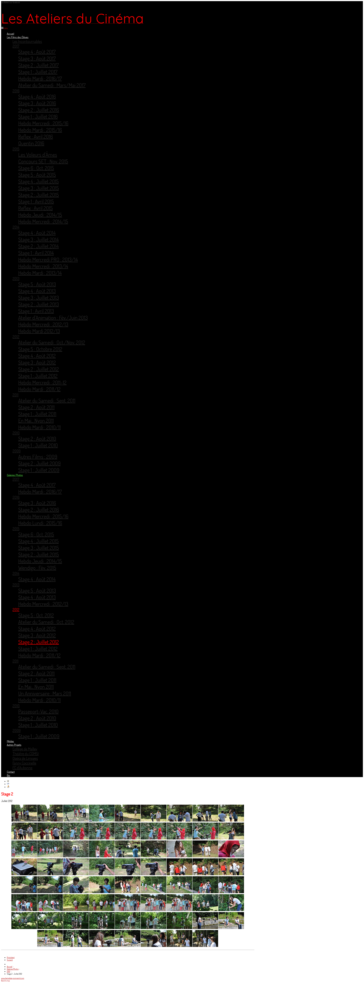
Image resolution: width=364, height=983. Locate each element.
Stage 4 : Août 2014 (37, 232)
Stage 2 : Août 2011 (36, 407)
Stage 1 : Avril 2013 (36, 311)
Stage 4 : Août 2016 (37, 96)
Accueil (10, 33)
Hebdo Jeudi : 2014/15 (40, 214)
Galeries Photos (15, 475)
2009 (17, 451)
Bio (8, 775)
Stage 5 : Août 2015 (37, 174)
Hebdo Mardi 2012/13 (39, 331)
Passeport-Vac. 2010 (38, 711)
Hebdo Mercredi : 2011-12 (42, 382)
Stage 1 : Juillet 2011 (37, 413)
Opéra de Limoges (25, 758)
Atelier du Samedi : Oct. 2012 (46, 621)
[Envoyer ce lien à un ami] (8, 784)
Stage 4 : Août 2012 (37, 355)
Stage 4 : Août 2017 (37, 51)
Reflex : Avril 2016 (35, 136)
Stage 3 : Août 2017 (37, 58)
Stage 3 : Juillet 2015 (38, 188)
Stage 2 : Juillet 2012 (38, 369)
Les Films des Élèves (17, 37)
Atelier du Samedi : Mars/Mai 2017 (52, 85)
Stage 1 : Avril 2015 (36, 201)
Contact (11, 772)
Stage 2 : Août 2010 (37, 438)
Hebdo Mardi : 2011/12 (39, 389)
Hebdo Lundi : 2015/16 (40, 523)
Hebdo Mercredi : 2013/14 (43, 266)
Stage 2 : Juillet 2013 (38, 304)
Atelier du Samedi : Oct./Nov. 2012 (51, 342)
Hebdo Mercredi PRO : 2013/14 (48, 259)
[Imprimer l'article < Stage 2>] (8, 781)
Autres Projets (14, 745)
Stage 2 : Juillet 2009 (39, 463)
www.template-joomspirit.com (12, 978)
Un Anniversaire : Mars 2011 (44, 693)
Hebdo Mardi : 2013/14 (40, 272)
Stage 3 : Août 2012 (37, 362)
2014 (16, 227)
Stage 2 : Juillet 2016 (38, 109)
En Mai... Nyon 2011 (36, 420)
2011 (15, 394)
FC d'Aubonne (22, 767)
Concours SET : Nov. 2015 (43, 161)
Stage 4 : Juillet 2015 (38, 181)
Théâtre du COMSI (26, 753)
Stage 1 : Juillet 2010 (38, 445)
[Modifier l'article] (8, 787)
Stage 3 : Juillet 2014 (38, 239)
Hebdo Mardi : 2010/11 (39, 427)
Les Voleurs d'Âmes (37, 154)
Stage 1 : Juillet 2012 (38, 375)
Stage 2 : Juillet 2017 (38, 65)
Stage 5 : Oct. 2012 (36, 615)
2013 (16, 278)
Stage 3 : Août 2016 (37, 103)
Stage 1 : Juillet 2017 (37, 71)
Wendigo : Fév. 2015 (37, 567)
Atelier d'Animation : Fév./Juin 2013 (53, 317)
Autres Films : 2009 (37, 456)
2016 (16, 90)
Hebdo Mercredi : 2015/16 (43, 123)
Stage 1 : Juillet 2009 (38, 470)
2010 (16, 432)
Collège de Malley (25, 749)
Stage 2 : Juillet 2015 (38, 194)
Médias (10, 741)
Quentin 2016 (31, 143)
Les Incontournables (27, 41)
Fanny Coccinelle (24, 763)
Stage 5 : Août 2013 (37, 284)
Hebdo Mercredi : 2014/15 (43, 221)
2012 (16, 336)
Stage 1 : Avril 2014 (36, 252)
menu (5, 28)
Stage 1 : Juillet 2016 (38, 116)
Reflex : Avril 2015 (35, 208)
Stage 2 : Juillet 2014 (38, 246)
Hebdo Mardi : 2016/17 (40, 78)
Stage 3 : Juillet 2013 (38, 297)
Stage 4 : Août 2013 (37, 290)
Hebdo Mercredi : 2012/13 (43, 324)
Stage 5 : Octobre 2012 (40, 349)
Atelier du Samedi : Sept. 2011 (46, 400)
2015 (16, 149)
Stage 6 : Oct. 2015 (36, 168)
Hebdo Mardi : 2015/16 (40, 129)
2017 (16, 46)
